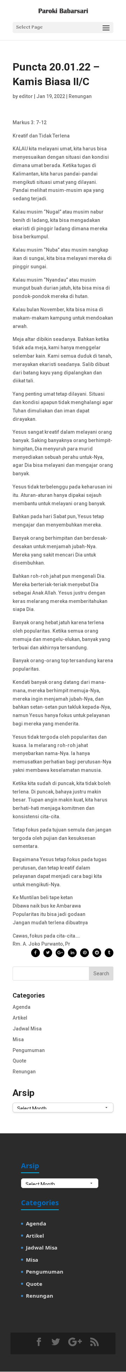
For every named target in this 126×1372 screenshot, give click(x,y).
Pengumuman (29, 1050)
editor (26, 96)
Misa (18, 1039)
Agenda (21, 1007)
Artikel (20, 1018)
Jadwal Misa (27, 1028)
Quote (19, 1061)
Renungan (80, 96)
